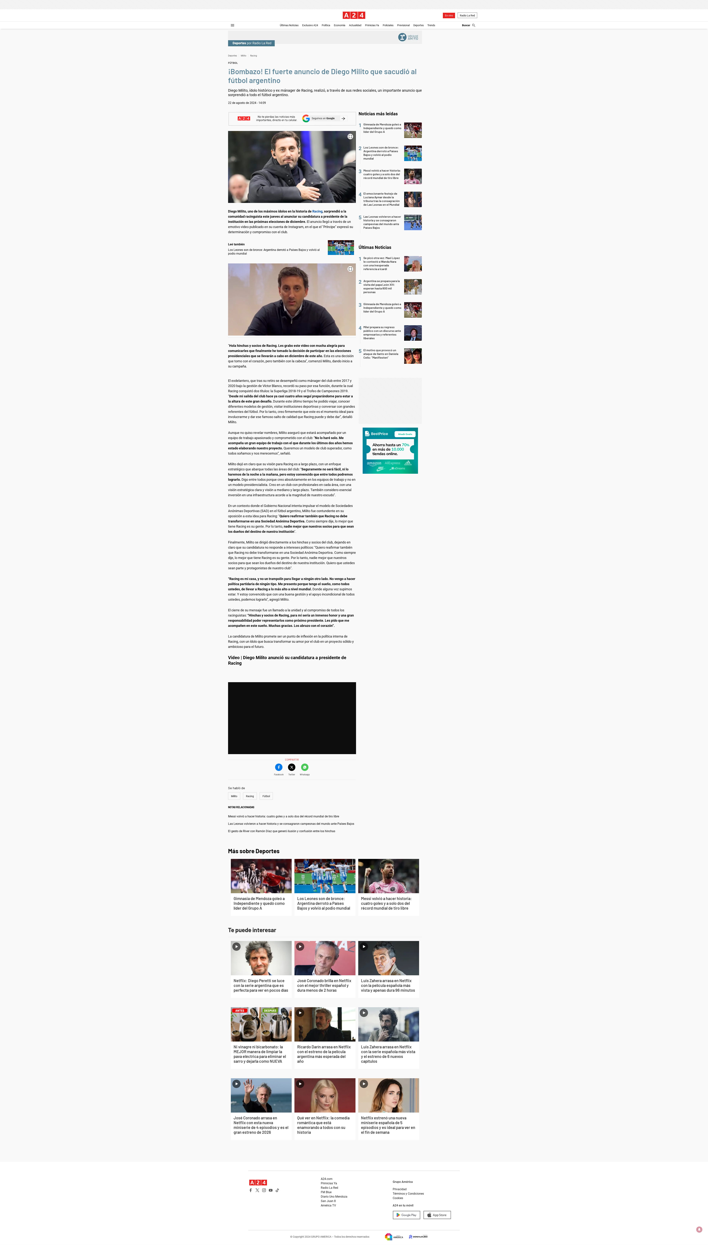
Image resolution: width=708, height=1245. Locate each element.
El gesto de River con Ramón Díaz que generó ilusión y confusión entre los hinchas (281, 831)
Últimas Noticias (289, 25)
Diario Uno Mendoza (334, 1196)
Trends (431, 25)
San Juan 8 (328, 1201)
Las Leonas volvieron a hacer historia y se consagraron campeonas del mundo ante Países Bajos (291, 824)
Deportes (418, 25)
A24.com (326, 1179)
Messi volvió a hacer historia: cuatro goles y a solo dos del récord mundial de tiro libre (283, 816)
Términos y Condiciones (408, 1193)
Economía (339, 25)
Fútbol (266, 796)
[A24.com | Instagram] (264, 1190)
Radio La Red (467, 15)
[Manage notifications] (699, 1229)
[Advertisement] (390, 401)
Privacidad (400, 1189)
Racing (253, 55)
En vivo (449, 15)
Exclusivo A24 (310, 25)
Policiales (388, 25)
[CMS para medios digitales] (415, 1236)
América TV (328, 1205)
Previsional (403, 25)
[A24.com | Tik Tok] (277, 1190)
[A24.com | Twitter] (257, 1190)
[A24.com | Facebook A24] (251, 1190)
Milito (243, 55)
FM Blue (326, 1192)
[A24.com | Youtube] (271, 1190)
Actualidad (355, 25)
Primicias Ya (372, 25)
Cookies (398, 1198)
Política (326, 25)
